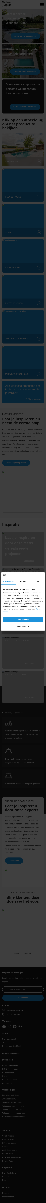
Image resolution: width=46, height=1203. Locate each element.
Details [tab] (23, 581)
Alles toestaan (23, 619)
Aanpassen (21, 626)
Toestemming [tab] (8, 581)
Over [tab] (38, 581)
